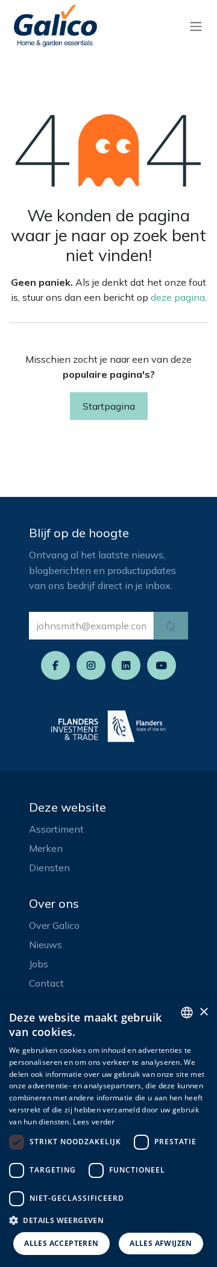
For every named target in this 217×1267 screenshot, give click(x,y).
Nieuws (45, 945)
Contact (46, 983)
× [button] (203, 1012)
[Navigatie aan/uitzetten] (196, 26)
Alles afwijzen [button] (161, 1243)
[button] (108, 1220)
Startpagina (109, 406)
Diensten (49, 868)
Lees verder (94, 1122)
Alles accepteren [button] (61, 1243)
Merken (46, 848)
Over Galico (54, 925)
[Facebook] (55, 665)
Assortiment (56, 829)
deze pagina (178, 297)
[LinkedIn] (126, 665)
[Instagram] (91, 665)
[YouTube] (161, 665)
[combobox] (187, 1013)
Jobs (38, 964)
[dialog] (108, 1132)
